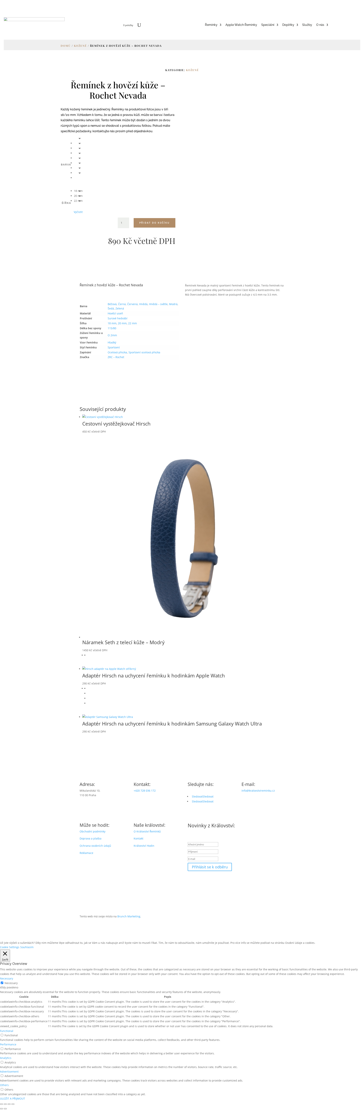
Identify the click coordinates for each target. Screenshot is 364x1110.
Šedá (111, 308)
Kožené (80, 45)
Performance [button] (8, 1044)
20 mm (122, 323)
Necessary (11, 983)
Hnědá (143, 304)
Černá (122, 304)
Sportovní (114, 347)
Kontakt (138, 838)
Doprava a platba (90, 838)
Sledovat (208, 796)
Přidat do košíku (154, 222)
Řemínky (211, 25)
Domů (66, 45)
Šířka (66, 202)
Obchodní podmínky (92, 831)
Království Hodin (144, 845)
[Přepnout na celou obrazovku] (5, 1104)
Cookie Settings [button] (9, 947)
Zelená (119, 308)
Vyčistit (78, 212)
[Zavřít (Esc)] (12, 1104)
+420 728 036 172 (145, 790)
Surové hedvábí (117, 318)
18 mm (112, 323)
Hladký (112, 342)
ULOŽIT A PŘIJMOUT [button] (12, 1098)
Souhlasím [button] (27, 947)
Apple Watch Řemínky (241, 25)
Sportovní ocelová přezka (144, 352)
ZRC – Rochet (116, 357)
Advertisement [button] (9, 1071)
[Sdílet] (9, 1104)
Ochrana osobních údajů (95, 845)
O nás (320, 25)
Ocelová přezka (117, 352)
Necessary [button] (6, 978)
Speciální (267, 25)
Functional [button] (6, 1031)
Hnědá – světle (158, 304)
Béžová (112, 304)
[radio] (78, 143)
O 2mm (112, 335)
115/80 (112, 328)
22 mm (132, 323)
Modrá (173, 304)
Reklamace (86, 853)
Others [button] (4, 1085)
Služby (307, 25)
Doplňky (288, 25)
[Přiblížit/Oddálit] (1, 1104)
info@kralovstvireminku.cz (258, 790)
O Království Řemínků (147, 831)
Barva (66, 164)
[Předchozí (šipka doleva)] (1, 1108)
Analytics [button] (5, 1058)
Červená (132, 304)
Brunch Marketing (128, 916)
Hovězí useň (115, 313)
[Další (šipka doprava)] (5, 1108)
